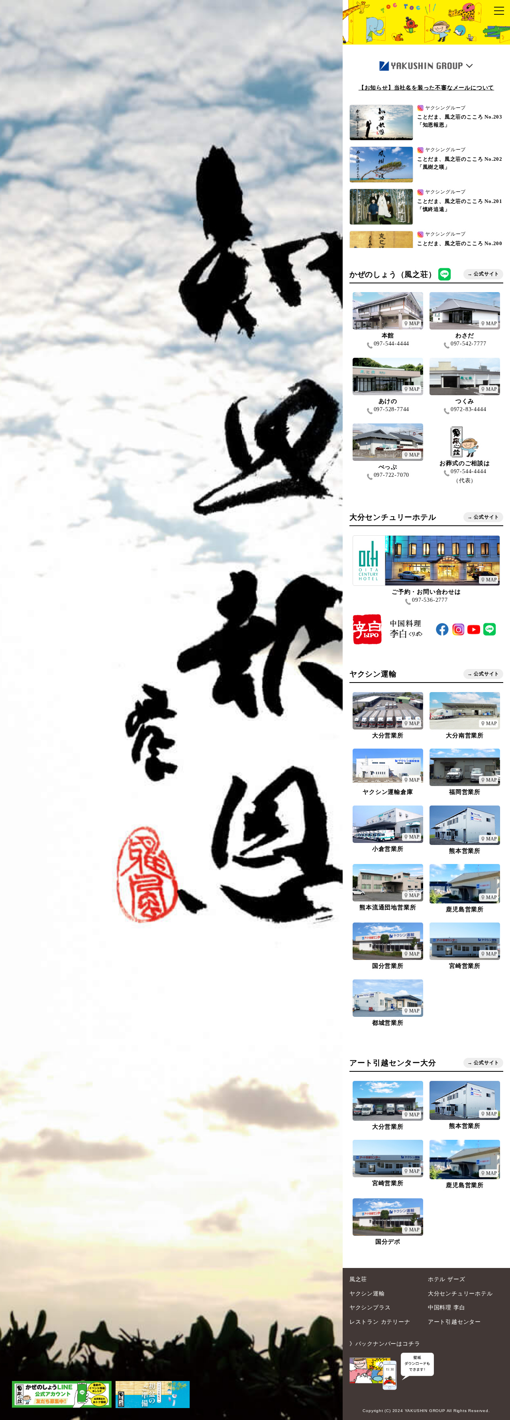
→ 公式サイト (483, 274)
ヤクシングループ (445, 108)
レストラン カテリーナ (379, 1322)
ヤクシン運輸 (373, 674)
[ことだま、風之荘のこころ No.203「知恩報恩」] (171, 710)
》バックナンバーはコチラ (384, 1343)
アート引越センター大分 (392, 1063)
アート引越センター (454, 1322)
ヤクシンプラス (370, 1307)
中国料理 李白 (446, 1307)
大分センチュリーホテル (392, 517)
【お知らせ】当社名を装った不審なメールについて (426, 88)
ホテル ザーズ (446, 1279)
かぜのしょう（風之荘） (392, 274)
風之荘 (358, 1279)
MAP (414, 323)
